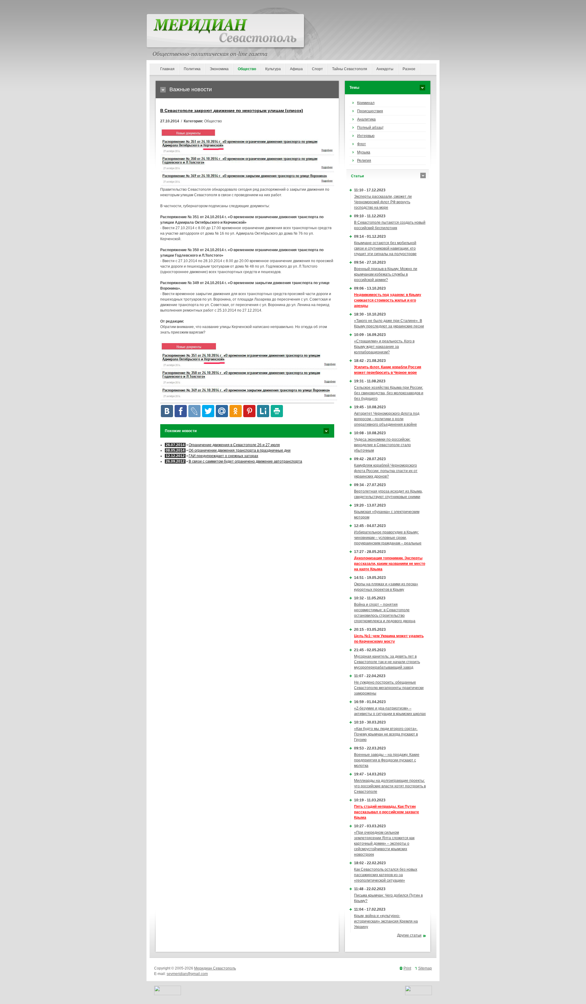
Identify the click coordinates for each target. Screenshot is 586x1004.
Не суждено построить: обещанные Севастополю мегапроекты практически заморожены (389, 687)
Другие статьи (409, 935)
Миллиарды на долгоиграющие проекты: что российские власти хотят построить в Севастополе (390, 786)
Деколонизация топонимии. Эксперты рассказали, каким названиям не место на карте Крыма (389, 563)
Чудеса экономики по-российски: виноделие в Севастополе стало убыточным (382, 445)
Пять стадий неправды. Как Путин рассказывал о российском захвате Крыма (386, 812)
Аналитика (366, 119)
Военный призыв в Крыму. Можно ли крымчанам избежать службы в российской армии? (385, 274)
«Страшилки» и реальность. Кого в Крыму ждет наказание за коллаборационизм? (384, 346)
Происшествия (370, 111)
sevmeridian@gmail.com (187, 974)
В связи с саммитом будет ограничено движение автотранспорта (245, 461)
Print (407, 968)
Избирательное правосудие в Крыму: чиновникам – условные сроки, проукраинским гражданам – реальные (387, 537)
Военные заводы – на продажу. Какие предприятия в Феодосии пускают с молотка (386, 760)
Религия (364, 160)
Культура (273, 69)
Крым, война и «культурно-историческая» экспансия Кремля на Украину (386, 921)
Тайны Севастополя (349, 69)
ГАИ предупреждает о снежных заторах (223, 456)
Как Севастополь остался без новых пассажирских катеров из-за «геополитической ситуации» (385, 875)
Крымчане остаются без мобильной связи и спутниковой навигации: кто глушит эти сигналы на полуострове (385, 248)
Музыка (363, 152)
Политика (192, 69)
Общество (247, 69)
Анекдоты (384, 69)
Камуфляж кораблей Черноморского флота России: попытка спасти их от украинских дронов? (386, 471)
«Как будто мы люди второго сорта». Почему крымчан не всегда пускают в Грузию (386, 734)
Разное (409, 69)
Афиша (296, 69)
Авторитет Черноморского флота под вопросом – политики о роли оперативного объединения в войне (386, 419)
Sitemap (425, 968)
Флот (361, 144)
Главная (167, 69)
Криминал (365, 103)
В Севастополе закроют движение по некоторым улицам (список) (231, 110)
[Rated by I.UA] (167, 994)
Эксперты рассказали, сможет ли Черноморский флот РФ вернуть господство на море (383, 202)
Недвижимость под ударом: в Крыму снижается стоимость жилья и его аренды (387, 300)
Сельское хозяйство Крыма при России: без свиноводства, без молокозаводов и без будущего (388, 393)
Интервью (365, 136)
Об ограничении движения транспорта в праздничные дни (240, 450)
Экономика (219, 69)
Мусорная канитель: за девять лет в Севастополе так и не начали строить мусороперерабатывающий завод (387, 662)
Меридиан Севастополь (215, 968)
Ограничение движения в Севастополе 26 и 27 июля (234, 445)
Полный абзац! (370, 127)
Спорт (317, 69)
